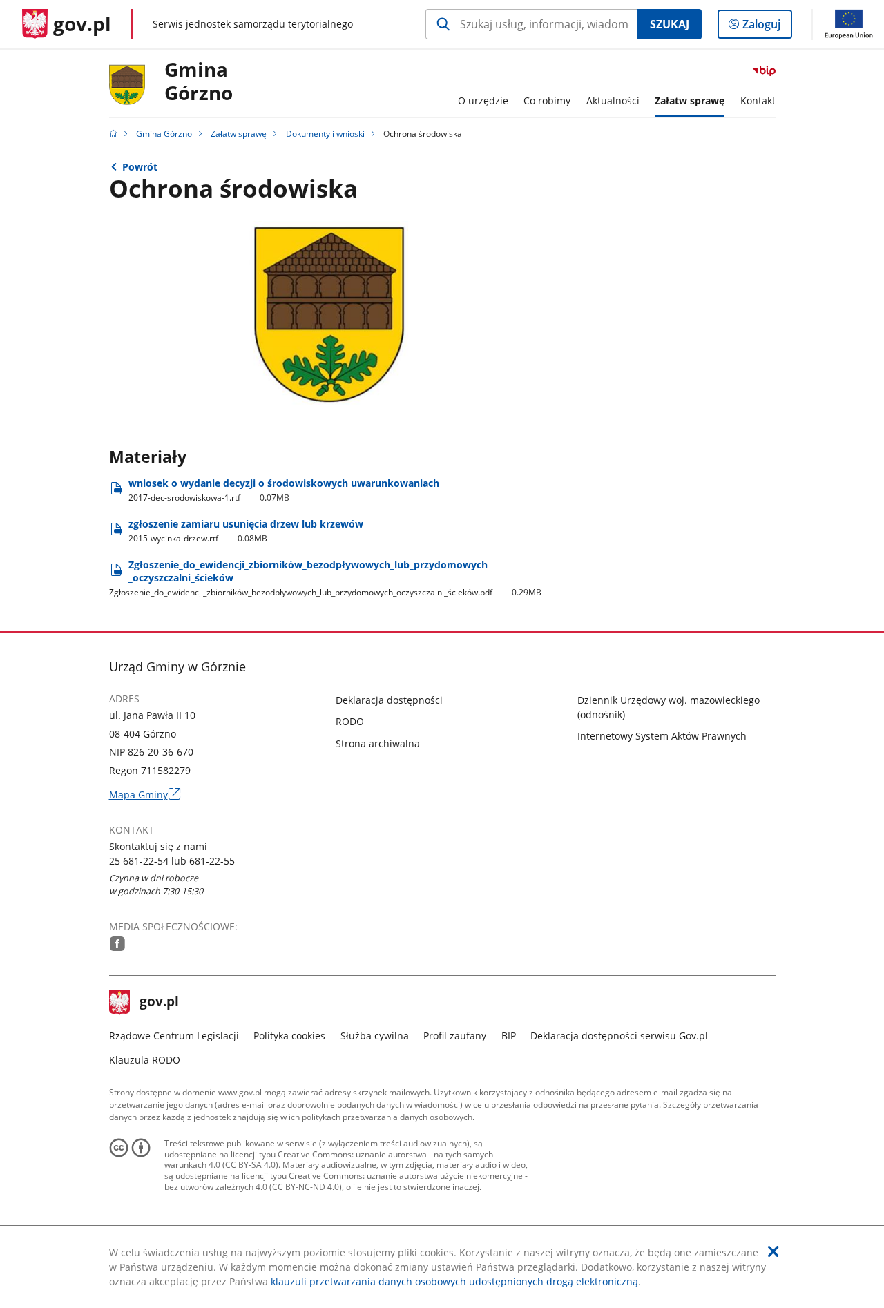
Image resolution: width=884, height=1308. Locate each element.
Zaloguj (766, 27)
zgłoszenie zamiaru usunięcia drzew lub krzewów (245, 530)
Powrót (139, 166)
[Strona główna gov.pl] (113, 134)
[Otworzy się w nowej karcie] (117, 944)
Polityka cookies (289, 1035)
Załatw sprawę (239, 134)
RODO (350, 721)
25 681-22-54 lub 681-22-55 (172, 860)
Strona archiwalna (378, 743)
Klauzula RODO (144, 1059)
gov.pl (159, 1002)
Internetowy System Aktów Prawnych (662, 735)
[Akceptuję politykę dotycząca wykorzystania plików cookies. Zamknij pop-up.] (773, 1251)
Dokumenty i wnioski (325, 134)
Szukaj (669, 24)
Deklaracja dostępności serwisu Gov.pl (619, 1035)
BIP (508, 1035)
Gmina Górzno (198, 82)
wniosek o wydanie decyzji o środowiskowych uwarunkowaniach (283, 490)
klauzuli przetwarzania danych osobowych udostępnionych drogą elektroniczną (454, 1281)
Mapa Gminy (144, 794)
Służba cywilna (374, 1035)
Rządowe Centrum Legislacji (174, 1035)
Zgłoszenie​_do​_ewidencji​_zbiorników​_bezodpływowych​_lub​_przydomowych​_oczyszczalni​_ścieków (325, 578)
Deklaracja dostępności (389, 699)
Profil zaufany (454, 1035)
